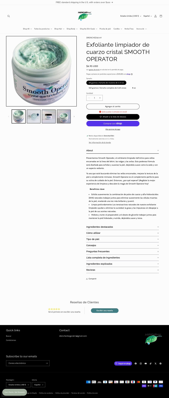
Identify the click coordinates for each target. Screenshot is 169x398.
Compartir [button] (93, 279)
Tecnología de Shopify (30, 393)
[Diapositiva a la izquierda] (8, 116)
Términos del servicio (78, 393)
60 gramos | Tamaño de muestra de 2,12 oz (106, 83)
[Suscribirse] (46, 363)
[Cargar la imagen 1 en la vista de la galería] (19, 116)
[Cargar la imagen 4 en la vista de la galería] (64, 116)
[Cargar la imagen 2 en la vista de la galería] (34, 116)
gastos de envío (94, 69)
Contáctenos (11, 340)
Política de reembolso (46, 393)
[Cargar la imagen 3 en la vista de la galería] (49, 116)
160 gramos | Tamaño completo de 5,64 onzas (107, 88)
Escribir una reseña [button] (105, 310)
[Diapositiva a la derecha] (74, 116)
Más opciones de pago (113, 129)
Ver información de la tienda (100, 142)
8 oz (134, 88)
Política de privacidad (62, 393)
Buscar (8, 336)
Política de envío (92, 393)
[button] (8, 16)
